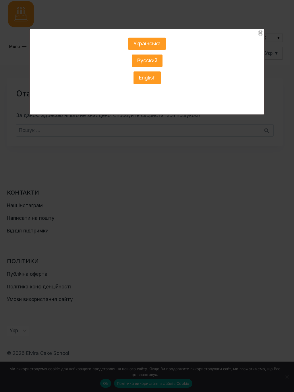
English (147, 78)
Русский (147, 60)
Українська (147, 43)
